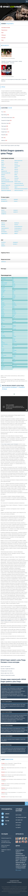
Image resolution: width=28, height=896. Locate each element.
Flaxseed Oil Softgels (5, 120)
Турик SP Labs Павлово (5, 666)
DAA (2, 137)
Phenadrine (3, 134)
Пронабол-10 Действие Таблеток (7, 668)
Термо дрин (3, 126)
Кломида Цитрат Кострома (6, 670)
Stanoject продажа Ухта (6, 838)
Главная (2, 145)
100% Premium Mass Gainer (6, 117)
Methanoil (3, 140)
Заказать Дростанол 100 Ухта (7, 673)
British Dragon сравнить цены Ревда (12, 145)
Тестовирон (3, 129)
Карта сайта (14, 885)
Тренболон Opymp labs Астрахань (8, 675)
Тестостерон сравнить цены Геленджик (9, 444)
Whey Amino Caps (5, 123)
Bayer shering (4, 114)
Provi (2, 111)
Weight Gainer (4, 131)
